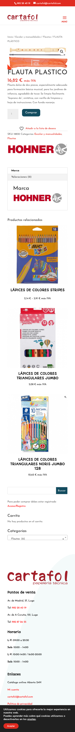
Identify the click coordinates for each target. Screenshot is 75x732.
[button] (61, 51)
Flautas (47, 37)
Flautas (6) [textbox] (36, 538)
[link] (20, 696)
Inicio (10, 37)
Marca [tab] (15, 170)
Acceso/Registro (16, 506)
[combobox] (37, 537)
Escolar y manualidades (28, 37)
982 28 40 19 (23, 3)
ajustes (31, 719)
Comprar (31, 112)
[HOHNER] (37, 150)
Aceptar (11, 726)
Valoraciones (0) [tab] (21, 177)
